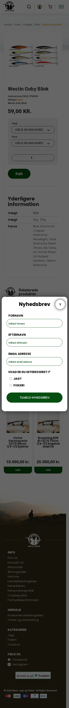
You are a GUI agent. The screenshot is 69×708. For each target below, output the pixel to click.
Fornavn (15, 316)
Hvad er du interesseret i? (29, 372)
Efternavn (17, 335)
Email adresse (19, 354)
